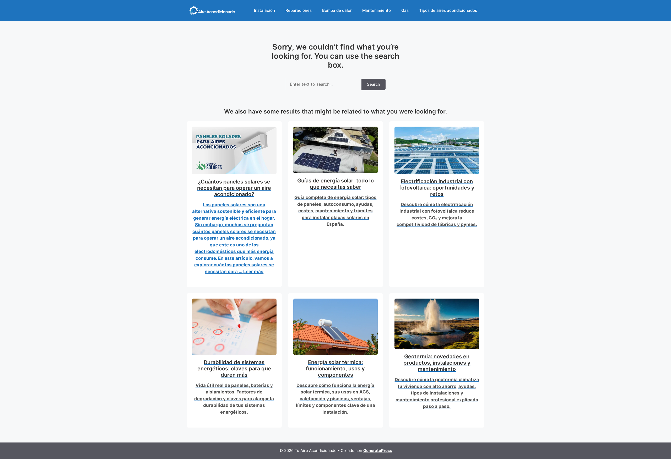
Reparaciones (298, 10)
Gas (405, 10)
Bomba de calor (337, 10)
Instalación (264, 10)
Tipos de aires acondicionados (448, 10)
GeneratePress (377, 450)
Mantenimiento (376, 10)
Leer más (253, 271)
